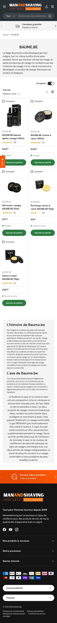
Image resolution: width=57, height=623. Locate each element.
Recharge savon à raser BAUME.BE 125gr (42, 207)
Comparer (41, 83)
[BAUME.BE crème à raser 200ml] (43, 116)
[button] (53, 7)
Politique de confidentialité (13, 611)
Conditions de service (36, 614)
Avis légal (6, 616)
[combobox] (28, 16)
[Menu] (4, 7)
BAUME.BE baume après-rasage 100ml (13, 137)
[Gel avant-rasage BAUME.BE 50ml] (14, 186)
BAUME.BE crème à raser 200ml (41, 137)
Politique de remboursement (14, 614)
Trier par (7, 90)
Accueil (6, 35)
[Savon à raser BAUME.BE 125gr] (14, 256)
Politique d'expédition (35, 611)
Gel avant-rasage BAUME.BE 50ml (11, 207)
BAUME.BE (15, 35)
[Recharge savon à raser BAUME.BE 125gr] (43, 186)
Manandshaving (15, 607)
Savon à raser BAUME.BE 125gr (10, 277)
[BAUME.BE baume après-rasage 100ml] (14, 116)
